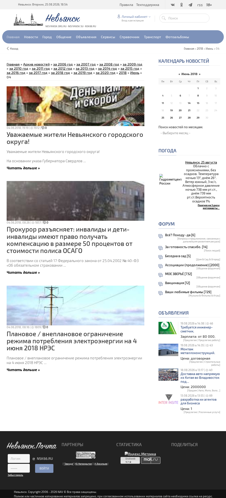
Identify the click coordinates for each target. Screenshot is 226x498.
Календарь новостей (183, 61)
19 (171, 110)
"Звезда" (69, 463)
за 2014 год (107, 68)
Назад (14, 48)
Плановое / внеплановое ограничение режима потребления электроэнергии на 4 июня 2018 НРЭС (72, 341)
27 (180, 117)
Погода (167, 150)
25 (163, 117)
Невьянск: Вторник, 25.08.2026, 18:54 (43, 4)
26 (171, 117)
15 (198, 103)
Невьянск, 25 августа (201, 162)
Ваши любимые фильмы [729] (188, 292)
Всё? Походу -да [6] (180, 235)
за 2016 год (16, 72)
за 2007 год (86, 64)
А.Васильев (100, 463)
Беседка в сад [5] (178, 256)
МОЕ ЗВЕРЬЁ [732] (178, 274)
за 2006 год (63, 64)
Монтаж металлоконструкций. (198, 351)
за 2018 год (60, 72)
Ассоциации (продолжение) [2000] (192, 265)
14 (189, 103)
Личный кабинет (134, 17)
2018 (200, 48)
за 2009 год (132, 64)
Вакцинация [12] (177, 283)
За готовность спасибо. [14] (186, 247)
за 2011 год (41, 68)
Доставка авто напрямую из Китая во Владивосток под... (200, 377)
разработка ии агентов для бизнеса (199, 401)
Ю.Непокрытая (83, 463)
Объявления (173, 312)
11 (163, 103)
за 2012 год (62, 68)
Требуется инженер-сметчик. (197, 329)
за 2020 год (105, 72)
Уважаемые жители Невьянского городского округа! (75, 137)
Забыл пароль (15, 474)
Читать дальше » (23, 167)
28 (189, 117)
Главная (13, 64)
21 (189, 110)
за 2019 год (82, 72)
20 (180, 110)
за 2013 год (85, 68)
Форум (166, 223)
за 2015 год (130, 68)
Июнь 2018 (189, 74)
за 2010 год (18, 68)
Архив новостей (36, 64)
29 (198, 117)
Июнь (209, 48)
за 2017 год (38, 72)
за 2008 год (109, 64)
